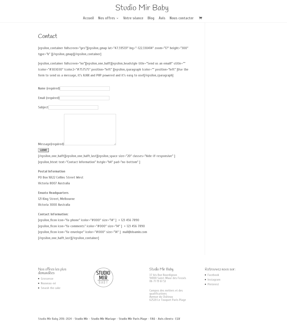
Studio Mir (81, 319)
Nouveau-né (48, 283)
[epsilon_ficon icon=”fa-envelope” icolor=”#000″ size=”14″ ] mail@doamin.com (92, 232)
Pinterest (213, 284)
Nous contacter (182, 18)
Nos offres (106, 18)
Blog (151, 18)
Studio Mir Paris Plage (133, 319)
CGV (177, 319)
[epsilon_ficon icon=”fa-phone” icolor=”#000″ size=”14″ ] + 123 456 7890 (88, 220)
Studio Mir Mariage (103, 319)
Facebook (213, 275)
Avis (162, 18)
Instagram (214, 279)
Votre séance (133, 18)
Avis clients (165, 319)
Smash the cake (50, 288)
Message (51, 144)
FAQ (152, 319)
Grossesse (47, 278)
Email (49, 98)
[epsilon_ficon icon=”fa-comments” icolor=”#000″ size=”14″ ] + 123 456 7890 (91, 226)
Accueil (88, 18)
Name (49, 88)
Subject (43, 107)
